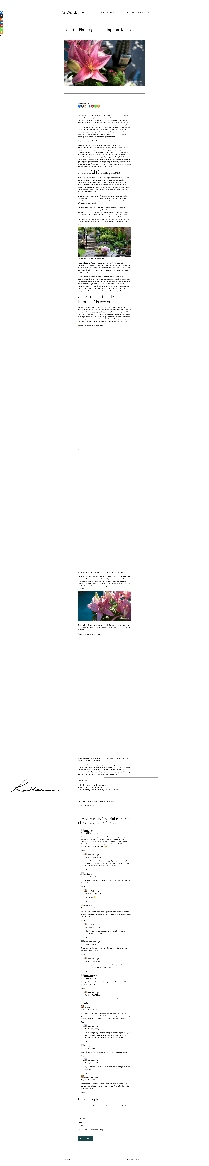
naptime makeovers (89, 805)
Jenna (86, 1007)
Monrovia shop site (92, 583)
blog (124, 769)
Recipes (139, 12)
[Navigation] (107, 12)
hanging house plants (116, 263)
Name (80, 1122)
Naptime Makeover (106, 115)
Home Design (114, 12)
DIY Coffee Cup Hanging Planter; (91, 787)
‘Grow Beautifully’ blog (111, 159)
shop (120, 769)
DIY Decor (102, 801)
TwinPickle (67, 1159)
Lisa (85, 1046)
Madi (86, 874)
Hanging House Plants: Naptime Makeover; (94, 785)
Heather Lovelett (90, 942)
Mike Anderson (89, 1077)
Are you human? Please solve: (88, 1130)
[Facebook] (79, 106)
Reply (83, 850)
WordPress (141, 1159)
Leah (86, 905)
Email (80, 1126)
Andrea (86, 831)
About (147, 12)
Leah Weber (88, 976)
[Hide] (0, 35)
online (80, 187)
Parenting (103, 12)
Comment (82, 1118)
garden (80, 805)
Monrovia (81, 157)
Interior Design (110, 801)
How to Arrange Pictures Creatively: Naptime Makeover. (99, 790)
